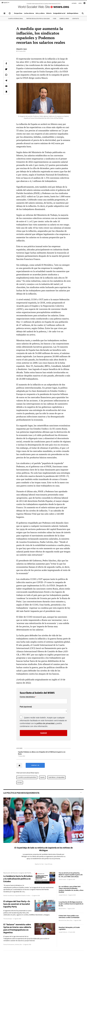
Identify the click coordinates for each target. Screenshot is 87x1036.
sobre (80, 3)
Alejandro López (21, 49)
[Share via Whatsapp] (6, 75)
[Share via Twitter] (6, 69)
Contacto (75, 18)
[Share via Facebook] (6, 63)
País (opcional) (26, 707)
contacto (74, 3)
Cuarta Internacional (15, 18)
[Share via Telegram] (6, 80)
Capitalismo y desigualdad (56, 777)
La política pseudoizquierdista (26, 777)
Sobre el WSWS (64, 18)
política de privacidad (45, 723)
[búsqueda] (82, 14)
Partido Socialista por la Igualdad (38, 18)
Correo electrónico (27, 697)
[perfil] (84, 3)
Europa (19, 782)
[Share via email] (6, 86)
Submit (43, 733)
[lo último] (9, 14)
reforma (24, 494)
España (42, 777)
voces (22, 529)
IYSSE (54, 18)
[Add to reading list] (6, 91)
